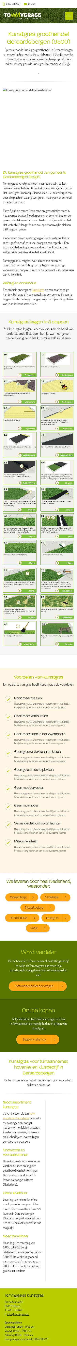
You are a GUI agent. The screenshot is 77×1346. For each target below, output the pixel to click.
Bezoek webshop (34, 1039)
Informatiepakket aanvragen (34, 986)
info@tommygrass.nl (18, 1314)
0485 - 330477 (12, 4)
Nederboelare (34, 907)
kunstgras (38, 290)
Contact (31, 4)
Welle (34, 928)
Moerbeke (51, 897)
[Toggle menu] (69, 16)
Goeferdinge (18, 897)
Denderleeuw (18, 918)
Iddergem (52, 918)
